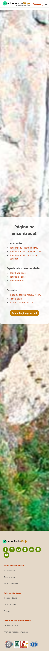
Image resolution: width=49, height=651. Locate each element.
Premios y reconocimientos (16, 632)
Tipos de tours (10, 598)
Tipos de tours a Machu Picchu (25, 294)
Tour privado (9, 577)
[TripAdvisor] (31, 549)
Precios (7, 611)
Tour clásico (9, 570)
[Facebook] (5, 549)
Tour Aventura (17, 280)
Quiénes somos (11, 625)
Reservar (37, 4)
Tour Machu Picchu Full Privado (26, 251)
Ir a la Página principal (24, 313)
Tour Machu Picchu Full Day (24, 247)
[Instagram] (12, 549)
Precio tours (16, 298)
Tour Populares (18, 272)
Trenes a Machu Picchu (21, 302)
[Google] (6, 555)
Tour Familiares (18, 276)
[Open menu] (46, 4)
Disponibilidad (10, 604)
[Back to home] (16, 3)
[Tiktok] (25, 549)
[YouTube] (18, 549)
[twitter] (38, 549)
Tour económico (11, 584)
